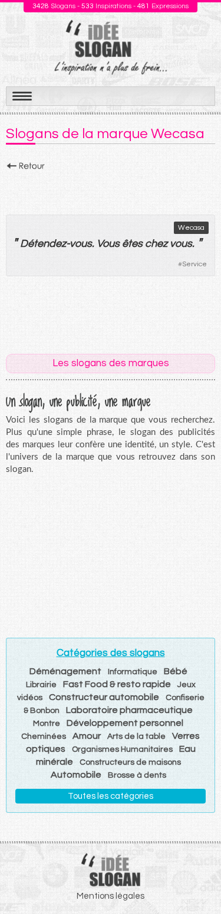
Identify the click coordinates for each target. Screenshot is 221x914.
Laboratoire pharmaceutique (129, 710)
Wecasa (191, 228)
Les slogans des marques (110, 363)
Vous (108, 243)
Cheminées (43, 736)
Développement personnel (125, 723)
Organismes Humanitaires (122, 749)
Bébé (175, 671)
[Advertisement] (110, 189)
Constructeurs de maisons (130, 762)
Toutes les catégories (110, 796)
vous (81, 243)
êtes (132, 243)
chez (156, 243)
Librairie (41, 685)
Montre (46, 723)
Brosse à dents (137, 775)
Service (194, 264)
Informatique (132, 672)
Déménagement (65, 671)
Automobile (76, 774)
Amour (86, 736)
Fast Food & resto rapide (117, 684)
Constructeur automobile (104, 697)
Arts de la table (136, 736)
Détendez (43, 243)
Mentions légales (110, 896)
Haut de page (198, 879)
